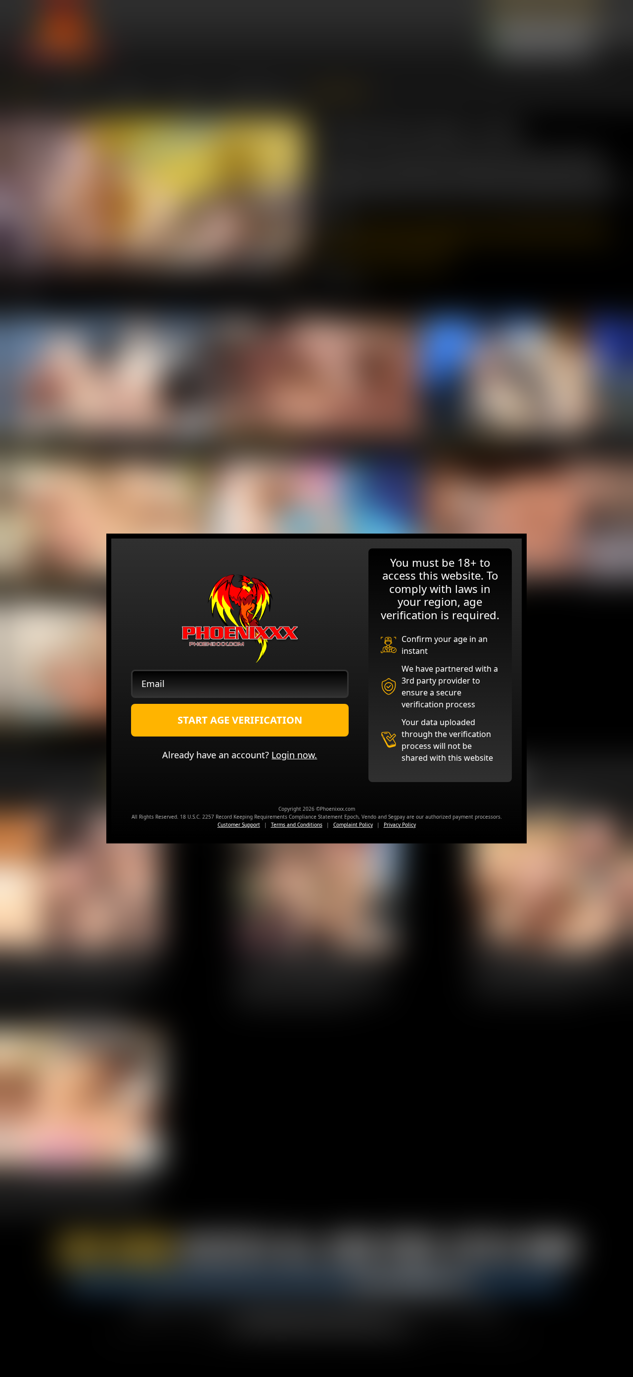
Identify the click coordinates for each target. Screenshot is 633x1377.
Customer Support (239, 824)
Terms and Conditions (296, 824)
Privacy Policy (400, 824)
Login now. (294, 755)
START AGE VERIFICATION (240, 720)
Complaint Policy (353, 824)
